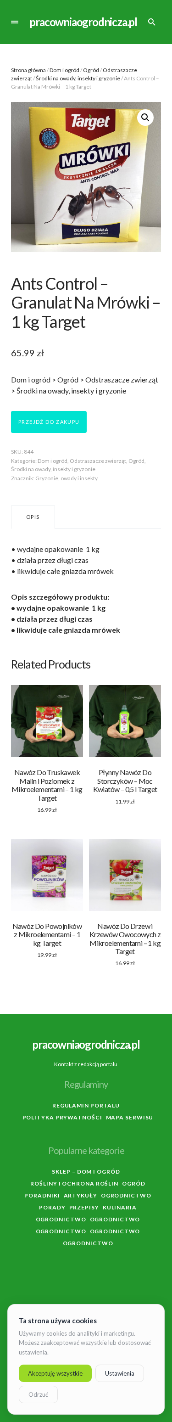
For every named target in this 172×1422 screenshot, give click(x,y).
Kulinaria (120, 1207)
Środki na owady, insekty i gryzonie (78, 78)
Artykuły (80, 1195)
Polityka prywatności (62, 1117)
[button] (15, 22)
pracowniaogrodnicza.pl (83, 21)
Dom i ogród (64, 70)
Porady (52, 1207)
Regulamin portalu (86, 1105)
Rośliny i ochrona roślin (74, 1183)
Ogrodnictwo (126, 1195)
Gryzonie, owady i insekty (66, 478)
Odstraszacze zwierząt (98, 460)
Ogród (91, 70)
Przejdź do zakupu (48, 422)
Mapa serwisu (130, 1117)
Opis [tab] (33, 517)
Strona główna (28, 70)
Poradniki (42, 1195)
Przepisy (84, 1207)
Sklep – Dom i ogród (86, 1171)
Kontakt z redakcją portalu (85, 1064)
